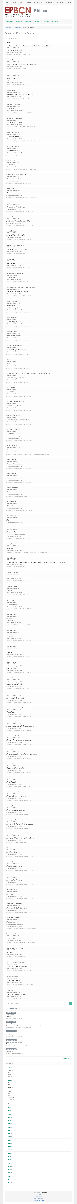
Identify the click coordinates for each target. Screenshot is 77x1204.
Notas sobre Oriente (13, 980)
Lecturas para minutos (14, 478)
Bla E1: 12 (25, 354)
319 (15, 640)
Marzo (9, 1070)
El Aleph (9, 450)
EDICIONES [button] (49, 2)
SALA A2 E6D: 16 (27, 482)
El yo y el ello (11, 532)
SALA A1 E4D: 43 (27, 382)
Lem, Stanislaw (11, 502)
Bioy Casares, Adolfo (13, 876)
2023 (9, 1111)
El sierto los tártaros (15, 866)
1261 (15, 758)
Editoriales (28, 21)
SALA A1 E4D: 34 (27, 424)
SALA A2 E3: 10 (27, 640)
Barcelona (12, 1027)
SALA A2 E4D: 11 (26, 702)
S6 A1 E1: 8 (26, 98)
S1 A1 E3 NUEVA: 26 (29, 928)
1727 (15, 127)
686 (15, 296)
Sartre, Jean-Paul (12, 722)
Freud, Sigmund (11, 528)
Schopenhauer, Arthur (13, 976)
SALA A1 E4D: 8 (27, 440)
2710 (15, 984)
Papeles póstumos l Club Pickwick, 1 (19, 94)
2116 (15, 884)
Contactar (38, 1194)
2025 (9, 1080)
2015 (9, 1137)
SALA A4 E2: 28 (27, 814)
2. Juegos (9, 636)
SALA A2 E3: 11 (27, 656)
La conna (10, 391)
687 (15, 253)
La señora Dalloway (13, 852)
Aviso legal (38, 1196)
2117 (15, 898)
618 (15, 482)
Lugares (36, 21)
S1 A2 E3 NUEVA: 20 (29, 225)
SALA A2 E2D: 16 (27, 870)
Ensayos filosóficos (12, 492)
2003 (9, 1176)
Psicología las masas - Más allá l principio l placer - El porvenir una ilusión (36, 562)
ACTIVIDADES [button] (38, 2)
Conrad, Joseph (11, 806)
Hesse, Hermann (11, 301)
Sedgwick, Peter (44, 373)
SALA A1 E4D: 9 (28, 454)
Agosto (10, 1095)
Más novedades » (66, 1058)
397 (15, 510)
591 (15, 538)
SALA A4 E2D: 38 (27, 856)
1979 (15, 814)
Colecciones (45, 21)
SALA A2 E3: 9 (26, 625)
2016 (9, 1133)
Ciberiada (9, 506)
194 (15, 424)
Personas (19, 21)
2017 (9, 1130)
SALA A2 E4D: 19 (26, 716)
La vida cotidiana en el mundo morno (20, 838)
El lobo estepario (12, 321)
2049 (15, 856)
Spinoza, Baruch (11, 750)
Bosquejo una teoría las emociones (20, 726)
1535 (34, 454)
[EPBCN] (7, 2)
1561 (15, 84)
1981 (15, 828)
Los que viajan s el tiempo (17, 291)
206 (16, 454)
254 (15, 340)
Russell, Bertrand (12, 488)
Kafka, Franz (10, 387)
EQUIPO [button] (59, 2)
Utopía (8, 363)
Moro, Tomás (10, 359)
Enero (9, 1083)
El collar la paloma (14, 50)
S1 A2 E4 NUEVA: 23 (29, 169)
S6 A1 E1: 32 (27, 267)
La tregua (9, 894)
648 (15, 716)
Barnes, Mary (10, 373)
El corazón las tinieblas (15, 810)
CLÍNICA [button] (27, 2)
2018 (9, 1127)
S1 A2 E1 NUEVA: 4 (29, 942)
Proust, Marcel (11, 662)
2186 (15, 912)
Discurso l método (13, 335)
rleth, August (11, 287)
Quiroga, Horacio (12, 572)
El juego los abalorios (15, 464)
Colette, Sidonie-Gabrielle (14, 1042)
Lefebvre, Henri (11, 834)
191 (15, 688)
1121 (15, 281)
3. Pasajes (9, 620)
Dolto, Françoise (11, 1015)
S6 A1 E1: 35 (27, 296)
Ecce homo (10, 433)
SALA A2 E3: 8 (27, 609)
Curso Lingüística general (16, 349)
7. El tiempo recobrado (14, 684)
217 (15, 225)
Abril (9, 1072)
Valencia (11, 1046)
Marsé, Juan (9, 1033)
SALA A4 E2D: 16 (28, 842)
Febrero (10, 1085)
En (8, 520)
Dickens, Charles (12, 90)
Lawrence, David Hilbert (14, 904)
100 (15, 354)
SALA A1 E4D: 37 (27, 396)
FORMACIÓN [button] (17, 2)
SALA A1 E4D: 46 (27, 368)
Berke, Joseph (20, 373)
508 (15, 744)
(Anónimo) (9, 990)
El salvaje (9, 576)
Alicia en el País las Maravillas (18, 221)
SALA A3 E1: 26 (26, 54)
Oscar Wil (10, 263)
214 (15, 197)
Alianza (16, 52)
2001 (9, 1182)
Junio (9, 1075)
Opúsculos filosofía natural (16, 207)
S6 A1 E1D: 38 (27, 984)
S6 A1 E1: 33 (27, 281)
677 (15, 98)
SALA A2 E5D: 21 (26, 744)
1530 (15, 609)
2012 (9, 1147)
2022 (9, 1114)
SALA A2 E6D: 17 (27, 468)
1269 (15, 730)
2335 (15, 942)
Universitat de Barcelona (21, 1027)
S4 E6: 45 (26, 594)
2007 (9, 1163)
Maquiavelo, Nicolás (13, 104)
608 (15, 312)
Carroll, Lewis (11, 217)
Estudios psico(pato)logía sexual (18, 740)
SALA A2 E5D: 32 (26, 772)
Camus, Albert (11, 160)
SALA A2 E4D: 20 (26, 730)
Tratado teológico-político (15, 768)
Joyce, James (10, 189)
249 (15, 396)
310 (15, 113)
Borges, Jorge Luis (12, 132)
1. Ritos (9, 652)
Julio (9, 1077)
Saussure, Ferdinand (14, 345)
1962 (15, 800)
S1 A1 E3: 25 (27, 183)
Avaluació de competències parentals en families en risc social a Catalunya (26, 1026)
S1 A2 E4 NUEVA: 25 (29, 197)
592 (16, 552)
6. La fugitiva (11, 668)
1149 (15, 594)
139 (15, 211)
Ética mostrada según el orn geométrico (21, 754)
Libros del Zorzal (17, 1018)
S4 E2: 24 (25, 84)
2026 (9, 1068)
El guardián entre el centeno (16, 796)
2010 (9, 1153)
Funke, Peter (10, 259)
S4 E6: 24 (26, 566)
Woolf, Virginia (11, 848)
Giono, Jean (9, 1051)
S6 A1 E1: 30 (27, 253)
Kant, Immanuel (11, 203)
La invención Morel (14, 880)
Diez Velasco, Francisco (15, 962)
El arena (12, 150)
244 (15, 410)
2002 (9, 1179)
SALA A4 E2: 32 (27, 800)
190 (15, 672)
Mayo (9, 1091)
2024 (9, 1107)
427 (15, 68)
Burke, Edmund (11, 231)
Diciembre (10, 1104)
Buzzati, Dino (10, 862)
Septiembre (11, 1097)
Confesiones (10, 712)
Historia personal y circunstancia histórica (21, 64)
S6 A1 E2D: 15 (27, 510)
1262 (15, 772)
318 (15, 656)
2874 (15, 998)
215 (15, 183)
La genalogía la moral (15, 698)
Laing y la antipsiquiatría (15, 377)
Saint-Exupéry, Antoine (14, 273)
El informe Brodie (13, 136)
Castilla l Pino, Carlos (14, 736)
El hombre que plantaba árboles (14, 1053)
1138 (15, 580)
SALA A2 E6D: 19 (27, 326)
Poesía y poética (12, 78)
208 (15, 155)
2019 (9, 1124)
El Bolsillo (11, 48)
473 (15, 54)
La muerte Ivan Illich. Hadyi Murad (19, 824)
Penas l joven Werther (14, 179)
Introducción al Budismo (14, 122)
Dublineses (10, 193)
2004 (9, 1173)
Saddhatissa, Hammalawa (14, 118)
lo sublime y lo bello (15, 235)
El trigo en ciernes (11, 1044)
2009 (9, 1156)
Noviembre (11, 1102)
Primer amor (10, 938)
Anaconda (9, 590)
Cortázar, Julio (11, 614)
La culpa (9, 952)
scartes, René (11, 331)
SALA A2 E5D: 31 (26, 758)
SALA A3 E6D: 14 (27, 998)
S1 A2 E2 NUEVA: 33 (29, 141)
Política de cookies (38, 1198)
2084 (15, 870)
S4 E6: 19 (27, 552)
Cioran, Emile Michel (13, 415)
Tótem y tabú (10, 548)
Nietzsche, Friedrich (13, 429)
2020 (9, 1120)
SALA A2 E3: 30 (27, 672)
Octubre (10, 1100)
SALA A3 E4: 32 (27, 113)
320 (15, 625)
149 (15, 368)
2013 (9, 1143)
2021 (9, 1117)
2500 (15, 956)
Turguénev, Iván (11, 934)
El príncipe (10, 108)
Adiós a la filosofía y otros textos (17, 419)
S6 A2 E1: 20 (27, 956)
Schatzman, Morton (32, 373)
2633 (15, 970)
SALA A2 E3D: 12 (27, 884)
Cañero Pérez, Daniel (12, 1024)
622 (15, 326)
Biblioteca (10, 21)
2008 (9, 1160)
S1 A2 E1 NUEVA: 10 (29, 155)
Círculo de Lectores (19, 1046)
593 (32, 552)
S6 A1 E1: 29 (27, 239)
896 (15, 786)
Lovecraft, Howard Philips (15, 245)
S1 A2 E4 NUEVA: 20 (29, 127)
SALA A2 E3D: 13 (27, 898)
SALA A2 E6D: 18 (27, 312)
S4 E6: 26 (43, 552)
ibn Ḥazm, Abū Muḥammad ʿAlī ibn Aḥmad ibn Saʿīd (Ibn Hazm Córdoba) (29, 46)
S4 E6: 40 (26, 580)
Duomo (15, 1055)
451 (15, 382)
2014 (15, 842)
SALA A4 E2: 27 (27, 828)
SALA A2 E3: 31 (27, 688)
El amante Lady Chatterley (16, 908)
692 (15, 267)
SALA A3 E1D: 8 (27, 970)
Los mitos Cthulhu (13, 405)
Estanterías (55, 21)
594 (15, 566)
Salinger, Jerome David (13, 792)
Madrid (12, 52)
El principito (10, 277)
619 (15, 468)
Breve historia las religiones (17, 966)
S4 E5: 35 (26, 340)
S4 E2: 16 (44, 454)
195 (15, 440)
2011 (9, 1150)
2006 (9, 1166)
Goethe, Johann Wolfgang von (16, 175)
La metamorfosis (12, 604)
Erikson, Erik (10, 60)
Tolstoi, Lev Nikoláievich (14, 820)
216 (15, 169)
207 (15, 141)
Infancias (8, 1016)
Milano (11, 1055)
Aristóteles (10, 778)
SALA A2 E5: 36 (27, 912)
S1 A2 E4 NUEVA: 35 (29, 211)
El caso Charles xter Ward (17, 249)
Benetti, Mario (11, 890)
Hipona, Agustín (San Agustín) (17, 708)
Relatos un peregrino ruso (16, 994)
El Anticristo (10, 922)
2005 (9, 1169)
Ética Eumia (11, 782)
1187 (15, 239)
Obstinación (10, 305)
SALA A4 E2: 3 (25, 786)
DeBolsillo (17, 1036)
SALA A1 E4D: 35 (27, 410)
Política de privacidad (38, 1200)
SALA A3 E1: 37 (26, 68)
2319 (15, 928)
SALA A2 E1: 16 (27, 496)
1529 (15, 496)
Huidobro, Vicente (12, 74)
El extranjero (10, 164)
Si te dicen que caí (11, 1035)
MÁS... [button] (68, 2)
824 (15, 702)
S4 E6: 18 (26, 538)
